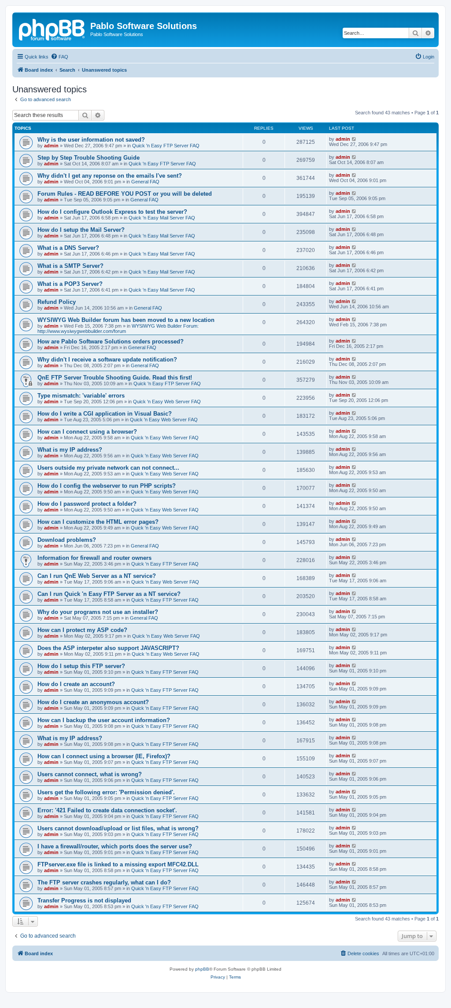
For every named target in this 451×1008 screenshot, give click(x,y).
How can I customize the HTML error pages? (98, 522)
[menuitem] (59, 56)
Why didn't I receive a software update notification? (107, 359)
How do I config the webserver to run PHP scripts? (106, 485)
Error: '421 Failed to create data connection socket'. (107, 810)
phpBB (202, 969)
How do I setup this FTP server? (81, 666)
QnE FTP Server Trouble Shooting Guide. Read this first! (114, 377)
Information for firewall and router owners (94, 558)
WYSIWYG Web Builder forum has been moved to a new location (125, 320)
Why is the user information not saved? (91, 139)
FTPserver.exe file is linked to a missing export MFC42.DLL (118, 864)
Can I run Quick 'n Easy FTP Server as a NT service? (109, 594)
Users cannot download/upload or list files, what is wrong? (118, 828)
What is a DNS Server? (68, 248)
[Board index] (52, 29)
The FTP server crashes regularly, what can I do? (104, 882)
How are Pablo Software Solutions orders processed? (110, 341)
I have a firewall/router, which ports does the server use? (114, 846)
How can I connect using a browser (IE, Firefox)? (103, 756)
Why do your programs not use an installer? (97, 612)
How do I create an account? (76, 684)
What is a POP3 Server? (70, 284)
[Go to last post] (354, 139)
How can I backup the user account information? (103, 720)
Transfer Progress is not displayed (84, 900)
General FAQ (145, 181)
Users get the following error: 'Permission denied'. (106, 792)
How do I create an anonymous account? (93, 702)
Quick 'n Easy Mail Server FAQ (162, 217)
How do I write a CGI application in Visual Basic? (104, 413)
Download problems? (66, 540)
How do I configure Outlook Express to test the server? (112, 211)
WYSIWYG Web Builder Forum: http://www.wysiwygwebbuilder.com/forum (118, 328)
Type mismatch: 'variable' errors (81, 395)
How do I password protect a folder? (87, 503)
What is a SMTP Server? (70, 266)
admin (51, 145)
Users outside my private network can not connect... (108, 467)
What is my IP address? (69, 449)
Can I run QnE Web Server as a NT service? (96, 576)
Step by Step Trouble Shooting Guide (88, 157)
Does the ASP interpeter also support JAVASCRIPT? (108, 648)
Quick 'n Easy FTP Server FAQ (166, 145)
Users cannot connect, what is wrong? (89, 774)
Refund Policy (56, 302)
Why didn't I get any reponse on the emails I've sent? (109, 175)
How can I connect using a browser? (87, 431)
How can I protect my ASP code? (82, 630)
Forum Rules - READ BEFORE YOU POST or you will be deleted (124, 193)
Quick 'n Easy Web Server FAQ (167, 401)
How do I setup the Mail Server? (81, 229)
